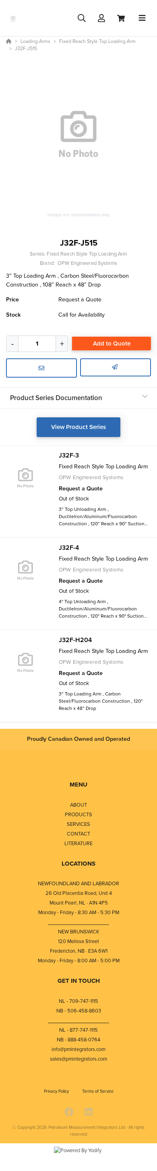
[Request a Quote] (41, 368)
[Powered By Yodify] (78, 1158)
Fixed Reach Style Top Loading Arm (87, 254)
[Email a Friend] (115, 367)
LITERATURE (78, 843)
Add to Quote (111, 343)
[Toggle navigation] (142, 18)
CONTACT (78, 834)
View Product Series (78, 427)
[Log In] (101, 18)
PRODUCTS (78, 814)
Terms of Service (98, 1091)
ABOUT (78, 805)
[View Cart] (121, 18)
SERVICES (78, 824)
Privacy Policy (57, 1091)
